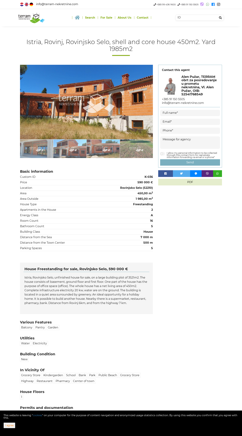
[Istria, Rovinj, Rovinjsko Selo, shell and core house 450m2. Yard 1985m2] (86, 102)
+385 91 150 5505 (189, 4)
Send (190, 162)
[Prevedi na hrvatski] (22, 4)
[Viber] (207, 173)
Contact (142, 17)
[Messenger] (196, 173)
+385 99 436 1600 (166, 4)
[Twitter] (181, 173)
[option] (36, 148)
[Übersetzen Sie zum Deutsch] (32, 4)
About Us (124, 17)
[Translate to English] (27, 4)
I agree (9, 425)
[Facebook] (165, 173)
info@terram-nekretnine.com (57, 4)
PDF (190, 182)
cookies (37, 415)
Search (90, 17)
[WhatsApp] (217, 173)
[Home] (77, 17)
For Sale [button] (106, 17)
